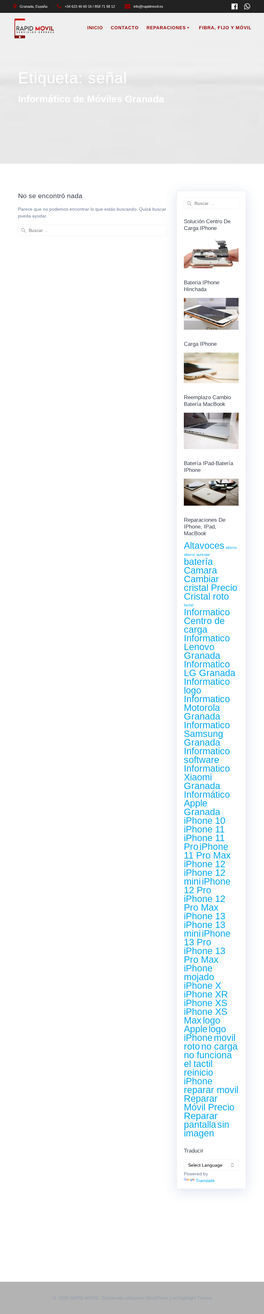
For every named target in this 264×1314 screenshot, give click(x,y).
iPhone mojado (199, 972)
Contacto (125, 27)
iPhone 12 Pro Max (204, 903)
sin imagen (206, 1128)
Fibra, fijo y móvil (225, 27)
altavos (231, 547)
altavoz (189, 554)
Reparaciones (166, 27)
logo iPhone (205, 1033)
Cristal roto (206, 596)
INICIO (95, 27)
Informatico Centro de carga (207, 621)
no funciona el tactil (208, 1059)
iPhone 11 (204, 829)
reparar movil (211, 1089)
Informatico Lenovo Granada (207, 647)
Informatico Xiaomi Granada (207, 777)
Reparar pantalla (201, 1120)
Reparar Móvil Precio (209, 1102)
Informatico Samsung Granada (207, 734)
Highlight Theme (195, 1297)
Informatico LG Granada (209, 668)
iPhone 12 (204, 864)
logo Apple (202, 1024)
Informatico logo (207, 685)
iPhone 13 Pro (207, 937)
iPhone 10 (204, 820)
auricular (203, 554)
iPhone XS (205, 1002)
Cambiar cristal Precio (210, 583)
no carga (219, 1046)
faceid (188, 605)
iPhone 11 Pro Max (207, 850)
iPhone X (202, 985)
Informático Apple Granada (207, 803)
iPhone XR (206, 994)
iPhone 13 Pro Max (204, 955)
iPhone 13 (204, 916)
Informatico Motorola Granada (207, 707)
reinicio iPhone (198, 1076)
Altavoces (204, 545)
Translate (205, 1180)
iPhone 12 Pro (207, 885)
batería (198, 561)
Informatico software (207, 755)
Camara (200, 570)
